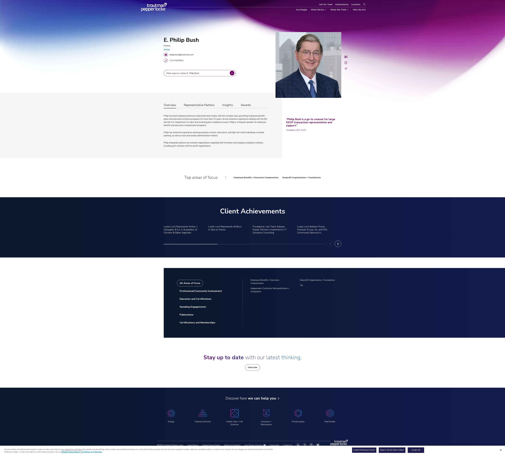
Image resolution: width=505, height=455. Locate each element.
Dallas (167, 49)
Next (338, 243)
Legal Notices (192, 445)
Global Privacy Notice (211, 445)
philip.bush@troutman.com (182, 54)
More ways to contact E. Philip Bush (183, 73)
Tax (301, 285)
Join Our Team (326, 4)
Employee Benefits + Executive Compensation (256, 177)
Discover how (250, 398)
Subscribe (252, 367)
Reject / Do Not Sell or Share (392, 450)
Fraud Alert (274, 445)
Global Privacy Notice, (71, 452)
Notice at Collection (232, 445)
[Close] (501, 450)
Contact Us (287, 445)
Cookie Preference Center (364, 450)
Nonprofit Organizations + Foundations (301, 177)
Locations (355, 4)
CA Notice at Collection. (92, 452)
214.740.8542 (177, 60)
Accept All (415, 450)
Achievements (342, 4)
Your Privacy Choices (253, 445)
